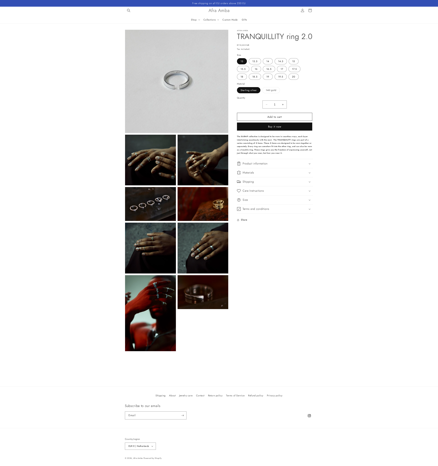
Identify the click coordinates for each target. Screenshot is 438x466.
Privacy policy (274, 395)
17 (282, 69)
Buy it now (274, 127)
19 (267, 77)
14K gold (273, 90)
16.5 (269, 69)
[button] (128, 10)
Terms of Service (235, 395)
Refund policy (255, 395)
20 (293, 77)
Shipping (161, 395)
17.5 (294, 69)
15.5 (243, 69)
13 (242, 61)
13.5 (254, 61)
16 (256, 69)
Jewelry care (185, 395)
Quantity (241, 97)
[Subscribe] (182, 415)
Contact (200, 395)
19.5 (280, 77)
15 (293, 61)
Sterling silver (249, 90)
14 (267, 61)
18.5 (254, 77)
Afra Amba (138, 458)
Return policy (215, 395)
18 (242, 77)
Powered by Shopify (153, 458)
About (172, 395)
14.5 (280, 61)
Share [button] (244, 220)
